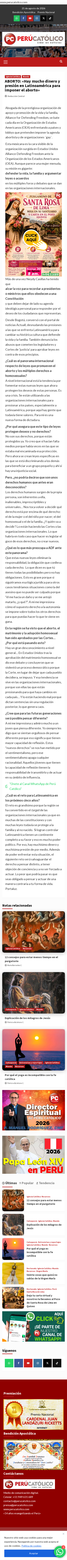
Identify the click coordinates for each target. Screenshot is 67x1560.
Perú (54, 1289)
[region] (33, 1545)
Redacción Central (16, 96)
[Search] (61, 61)
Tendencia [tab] (46, 1183)
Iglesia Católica (13, 76)
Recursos (27, 948)
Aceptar (33, 1553)
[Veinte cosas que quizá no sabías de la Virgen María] (13, 1273)
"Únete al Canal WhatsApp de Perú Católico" (32, 786)
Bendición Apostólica (24, 12)
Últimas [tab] (11, 1183)
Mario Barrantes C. (14, 965)
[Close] (63, 1534)
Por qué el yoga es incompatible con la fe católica (40, 1252)
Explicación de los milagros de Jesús (27, 1018)
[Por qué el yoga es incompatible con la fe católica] (33, 1050)
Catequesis (11, 1009)
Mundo (26, 76)
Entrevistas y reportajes (30, 1062)
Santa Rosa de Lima (35, 1292)
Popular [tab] (27, 1183)
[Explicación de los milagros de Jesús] (33, 993)
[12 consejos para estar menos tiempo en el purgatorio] (33, 932)
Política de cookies (31, 1545)
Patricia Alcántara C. (15, 1022)
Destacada (31, 1268)
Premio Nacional (46, 12)
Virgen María (42, 1271)
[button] (5, 61)
